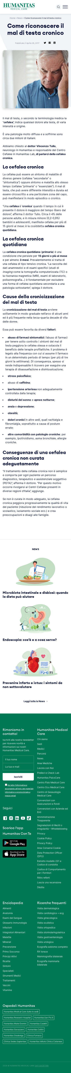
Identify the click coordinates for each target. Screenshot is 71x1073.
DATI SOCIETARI (42, 1066)
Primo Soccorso (11, 951)
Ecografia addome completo (52, 946)
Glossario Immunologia (15, 922)
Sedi (39, 744)
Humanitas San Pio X (43, 1017)
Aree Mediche (44, 763)
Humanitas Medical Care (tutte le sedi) (21, 1011)
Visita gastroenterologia (50, 937)
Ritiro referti (43, 877)
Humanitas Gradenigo (13, 1035)
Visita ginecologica (47, 917)
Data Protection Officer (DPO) (49, 854)
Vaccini (6, 985)
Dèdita (40, 887)
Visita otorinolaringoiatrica (51, 932)
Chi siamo (42, 739)
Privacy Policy (44, 843)
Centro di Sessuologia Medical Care (49, 794)
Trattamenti (9, 980)
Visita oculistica (45, 922)
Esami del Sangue (12, 917)
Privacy (41, 833)
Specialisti (8, 970)
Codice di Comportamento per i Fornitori (51, 871)
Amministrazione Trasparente (46, 818)
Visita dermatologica (48, 908)
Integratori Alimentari (14, 932)
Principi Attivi (10, 956)
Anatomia (8, 913)
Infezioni (7, 927)
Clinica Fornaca (34, 1035)
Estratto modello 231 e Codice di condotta (49, 863)
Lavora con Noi (45, 768)
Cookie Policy (44, 838)
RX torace (42, 951)
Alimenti (7, 908)
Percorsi (41, 753)
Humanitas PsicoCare (48, 777)
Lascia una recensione (49, 882)
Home (12, 18)
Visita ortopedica (46, 927)
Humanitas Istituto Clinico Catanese (46, 1041)
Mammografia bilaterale (50, 956)
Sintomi (7, 966)
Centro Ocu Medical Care (50, 787)
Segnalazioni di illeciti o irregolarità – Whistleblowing (52, 827)
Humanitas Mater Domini (15, 1023)
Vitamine (7, 990)
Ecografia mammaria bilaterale (48, 963)
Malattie (7, 937)
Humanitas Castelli (38, 1023)
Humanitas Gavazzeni (14, 1029)
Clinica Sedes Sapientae (15, 1041)
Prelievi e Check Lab (48, 772)
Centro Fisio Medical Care (51, 782)
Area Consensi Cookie (49, 847)
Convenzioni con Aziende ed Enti (52, 810)
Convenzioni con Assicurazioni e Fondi (48, 802)
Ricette (6, 961)
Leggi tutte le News (34, 701)
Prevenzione (9, 946)
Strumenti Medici (12, 975)
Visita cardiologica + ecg (50, 913)
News (19, 18)
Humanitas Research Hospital (17, 1017)
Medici (40, 748)
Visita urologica (45, 942)
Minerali (7, 942)
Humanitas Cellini (35, 1029)
